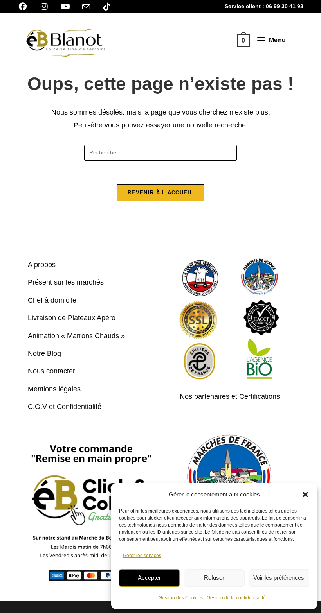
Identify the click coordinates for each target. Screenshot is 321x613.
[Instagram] (44, 7)
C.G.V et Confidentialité (64, 406)
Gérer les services (142, 555)
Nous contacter (51, 371)
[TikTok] (106, 7)
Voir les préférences (278, 577)
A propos (42, 265)
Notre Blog (44, 353)
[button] (305, 494)
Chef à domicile (52, 300)
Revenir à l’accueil (160, 192)
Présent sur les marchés (66, 282)
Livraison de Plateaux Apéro (71, 318)
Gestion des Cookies (181, 597)
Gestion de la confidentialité (236, 597)
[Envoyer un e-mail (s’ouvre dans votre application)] (86, 7)
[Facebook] (25, 7)
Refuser (214, 577)
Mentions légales (54, 389)
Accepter (149, 577)
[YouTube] (65, 7)
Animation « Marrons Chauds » (76, 336)
